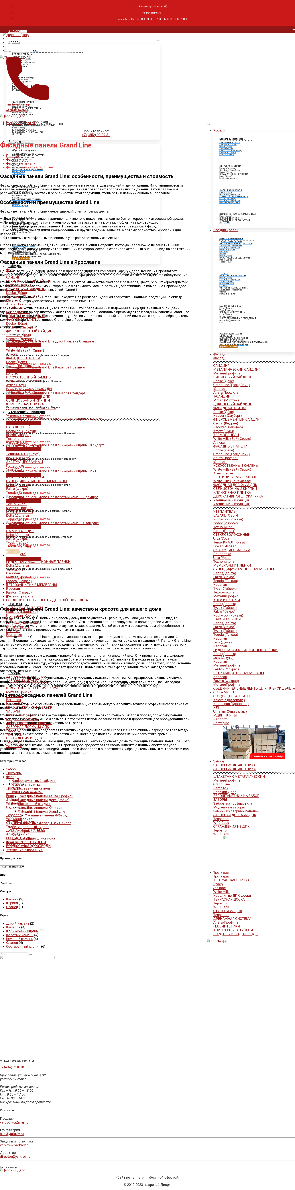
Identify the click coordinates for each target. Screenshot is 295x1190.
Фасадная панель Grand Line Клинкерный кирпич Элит (38, 485)
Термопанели (23, 819)
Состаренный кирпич (23, 946)
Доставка (16, 46)
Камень (12, 899)
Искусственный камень (31, 788)
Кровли (14, 42)
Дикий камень (17, 923)
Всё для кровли (225, 230)
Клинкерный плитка (28, 831)
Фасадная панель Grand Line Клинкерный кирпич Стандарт (41, 459)
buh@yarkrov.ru (12, 1134)
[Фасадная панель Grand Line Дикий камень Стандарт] (50, 341)
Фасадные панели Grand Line (41, 811)
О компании (17, 31)
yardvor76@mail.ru (14, 1122)
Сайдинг (19, 834)
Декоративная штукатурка (33, 838)
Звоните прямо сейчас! (18, 104)
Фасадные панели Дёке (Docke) (43, 800)
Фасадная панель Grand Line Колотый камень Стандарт (39, 536)
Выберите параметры (23, 345)
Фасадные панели (20, 163)
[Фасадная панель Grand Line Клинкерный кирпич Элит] (51, 471)
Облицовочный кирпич (30, 827)
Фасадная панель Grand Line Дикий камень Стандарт (37, 355)
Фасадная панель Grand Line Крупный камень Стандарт (39, 568)
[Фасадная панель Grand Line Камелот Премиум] (45, 367)
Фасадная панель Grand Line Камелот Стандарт (34, 407)
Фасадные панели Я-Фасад (46, 815)
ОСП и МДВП (18, 604)
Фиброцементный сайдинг (34, 781)
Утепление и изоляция (26, 412)
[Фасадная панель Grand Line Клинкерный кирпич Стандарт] (55, 445)
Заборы (14, 673)
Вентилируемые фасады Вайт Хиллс (41, 823)
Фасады (15, 266)
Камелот (13, 927)
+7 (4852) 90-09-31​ (96, 135)
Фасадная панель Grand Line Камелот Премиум (34, 381)
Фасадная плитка (26, 784)
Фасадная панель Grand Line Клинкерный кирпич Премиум (40, 433)
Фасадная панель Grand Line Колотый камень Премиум (38, 510)
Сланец (12, 907)
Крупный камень (19, 939)
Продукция (16, 39)
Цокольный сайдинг (34, 804)
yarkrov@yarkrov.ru (15, 1145)
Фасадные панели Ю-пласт (40, 808)
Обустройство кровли (23, 846)
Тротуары (221, 872)
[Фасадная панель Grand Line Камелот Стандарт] (46, 393)
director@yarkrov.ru (15, 1156)
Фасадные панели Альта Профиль (45, 796)
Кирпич (12, 903)
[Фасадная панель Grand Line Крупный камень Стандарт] (13, 555)
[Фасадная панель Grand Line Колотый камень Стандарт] (52, 523)
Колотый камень (19, 935)
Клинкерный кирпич (22, 931)
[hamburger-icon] (294, 29)
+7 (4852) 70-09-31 (17, 110)
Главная (12, 156)
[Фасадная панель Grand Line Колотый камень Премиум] (52, 497)
